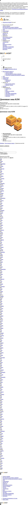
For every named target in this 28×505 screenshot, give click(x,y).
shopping (2, 183)
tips (1, 453)
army (2, 323)
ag (1, 445)
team (2, 232)
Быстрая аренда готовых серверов (10, 27)
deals (2, 262)
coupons (2, 178)
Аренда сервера (6, 26)
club (1, 443)
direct (2, 379)
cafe (1, 203)
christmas (3, 431)
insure (2, 195)
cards (2, 433)
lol (1, 384)
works (2, 217)
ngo (1, 281)
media (2, 387)
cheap (2, 438)
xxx (1, 460)
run (1, 242)
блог (2, 463)
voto (1, 220)
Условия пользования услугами (10, 498)
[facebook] (0, 474)
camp (2, 355)
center (2, 441)
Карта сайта (5, 499)
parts (2, 414)
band (2, 345)
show (2, 237)
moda (2, 284)
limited (2, 296)
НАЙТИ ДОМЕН (4, 153)
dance (2, 367)
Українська (5, 22)
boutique (2, 210)
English (9, 22)
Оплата (4, 39)
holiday (2, 306)
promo (2, 176)
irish (1, 303)
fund (2, 362)
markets (2, 190)
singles (2, 450)
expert (2, 166)
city (1, 360)
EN (5, 69)
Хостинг (5, 45)
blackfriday (3, 163)
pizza (2, 257)
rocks (2, 244)
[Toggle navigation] (9, 20)
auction (2, 188)
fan (1, 330)
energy (2, 342)
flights (2, 328)
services (2, 418)
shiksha (2, 239)
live (1, 365)
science (2, 369)
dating (2, 347)
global (2, 315)
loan (1, 401)
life (1, 396)
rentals (2, 247)
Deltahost (2, 143)
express (2, 335)
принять (8, 16)
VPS (4, 29)
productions (3, 269)
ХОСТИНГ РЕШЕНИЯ (8, 46)
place (2, 274)
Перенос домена (6, 38)
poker (2, 249)
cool (1, 465)
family (2, 325)
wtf (1, 215)
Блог (4, 43)
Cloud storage (6, 31)
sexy (2, 448)
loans (2, 291)
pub (1, 423)
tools (2, 409)
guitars (2, 436)
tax (1, 158)
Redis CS (5, 34)
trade (2, 161)
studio (2, 259)
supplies (2, 394)
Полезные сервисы (7, 48)
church (2, 392)
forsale (2, 193)
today (2, 455)
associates (3, 357)
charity (2, 352)
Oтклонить (3, 16)
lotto (1, 254)
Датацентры (5, 42)
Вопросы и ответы (7, 44)
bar (1, 428)
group (2, 308)
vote (1, 222)
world (2, 374)
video (2, 225)
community (3, 377)
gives (2, 320)
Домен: (1, 152)
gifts (1, 318)
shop (2, 181)
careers (2, 173)
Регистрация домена (7, 37)
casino (2, 205)
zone (2, 416)
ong (1, 276)
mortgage (3, 286)
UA (3, 69)
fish (1, 421)
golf (1, 313)
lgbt (1, 298)
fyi (1, 293)
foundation (3, 372)
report (2, 426)
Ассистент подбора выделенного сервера (12, 28)
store (2, 468)
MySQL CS (5, 33)
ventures (2, 458)
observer (2, 279)
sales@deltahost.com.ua (11, 69)
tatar (1, 389)
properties (3, 252)
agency (2, 200)
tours (2, 382)
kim (1, 301)
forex (2, 208)
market (2, 185)
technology (3, 198)
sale (1, 171)
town (2, 227)
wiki (1, 404)
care (1, 350)
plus (1, 271)
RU (7, 69)
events (2, 338)
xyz (1, 406)
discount (2, 168)
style (2, 235)
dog (1, 340)
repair (2, 212)
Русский (13, 22)
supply (2, 411)
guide (2, 311)
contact (2, 333)
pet (1, 264)
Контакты (5, 49)
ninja (2, 266)
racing (2, 399)
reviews (2, 230)
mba (1, 288)
